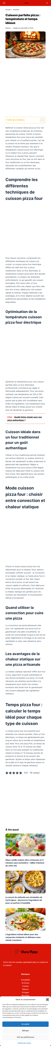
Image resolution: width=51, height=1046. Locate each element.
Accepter (25, 1024)
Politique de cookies (24, 1043)
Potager (25, 992)
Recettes (25, 995)
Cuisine (25, 986)
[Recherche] (47, 3)
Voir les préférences (25, 1037)
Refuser (25, 1030)
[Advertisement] (25, 88)
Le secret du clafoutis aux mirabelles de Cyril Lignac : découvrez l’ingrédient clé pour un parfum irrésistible (23, 900)
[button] (47, 999)
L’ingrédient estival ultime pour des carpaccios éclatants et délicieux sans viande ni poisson (23, 937)
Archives (25, 983)
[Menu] (4, 3)
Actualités (25, 980)
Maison (25, 989)
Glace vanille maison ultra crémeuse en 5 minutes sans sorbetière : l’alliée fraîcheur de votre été (24, 863)
